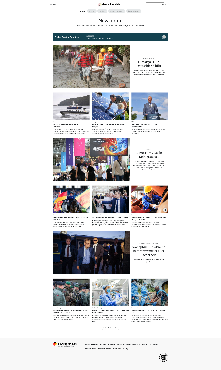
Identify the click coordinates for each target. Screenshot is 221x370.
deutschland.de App (124, 344)
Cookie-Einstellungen (113, 348)
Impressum (112, 344)
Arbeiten (91, 11)
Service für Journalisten (149, 344)
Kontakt (87, 344)
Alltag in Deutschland (116, 11)
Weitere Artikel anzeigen (110, 328)
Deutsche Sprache (133, 11)
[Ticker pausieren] (164, 37)
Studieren (102, 11)
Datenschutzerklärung (99, 344)
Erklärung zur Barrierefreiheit (95, 348)
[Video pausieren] (165, 210)
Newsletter (136, 344)
